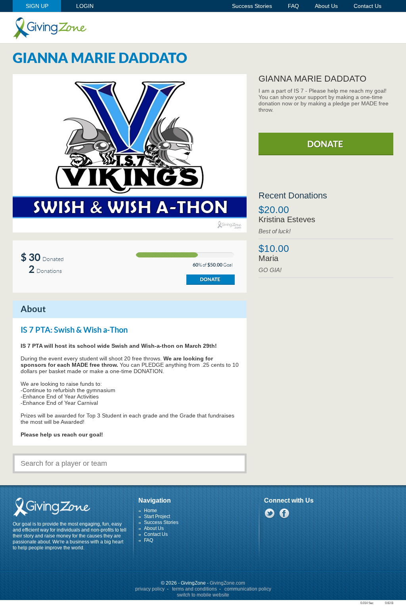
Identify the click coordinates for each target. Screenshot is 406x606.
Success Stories (161, 522)
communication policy (247, 589)
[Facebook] (284, 513)
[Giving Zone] (49, 28)
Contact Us (156, 534)
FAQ (148, 540)
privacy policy (150, 589)
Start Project (157, 516)
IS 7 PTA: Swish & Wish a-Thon (74, 330)
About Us (154, 528)
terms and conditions (194, 589)
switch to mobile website (203, 595)
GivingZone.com (227, 583)
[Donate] (210, 279)
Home (150, 510)
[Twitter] (269, 513)
